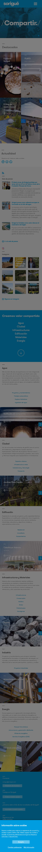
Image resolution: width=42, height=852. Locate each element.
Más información (29, 847)
